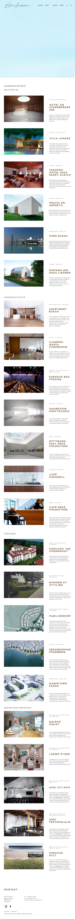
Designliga (58, 797)
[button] (40, 5)
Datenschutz (14, 911)
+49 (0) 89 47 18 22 (31, 896)
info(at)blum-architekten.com (35, 900)
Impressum (6, 911)
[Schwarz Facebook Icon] (10, 906)
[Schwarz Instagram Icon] (6, 906)
